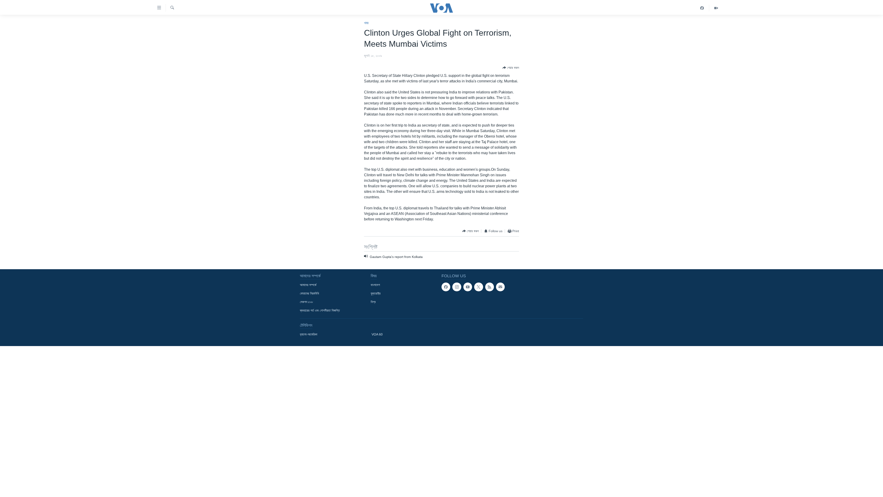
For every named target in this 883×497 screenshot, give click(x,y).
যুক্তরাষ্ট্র (376, 293)
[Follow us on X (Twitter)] (478, 287)
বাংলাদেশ (375, 285)
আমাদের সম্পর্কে (308, 285)
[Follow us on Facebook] (446, 287)
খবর (366, 23)
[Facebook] (702, 8)
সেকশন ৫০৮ (306, 302)
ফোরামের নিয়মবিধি (309, 293)
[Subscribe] (500, 287)
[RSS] (489, 287)
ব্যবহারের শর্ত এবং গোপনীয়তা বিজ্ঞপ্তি (320, 310)
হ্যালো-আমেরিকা (308, 334)
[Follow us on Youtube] (467, 287)
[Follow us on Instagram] (456, 287)
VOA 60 (377, 334)
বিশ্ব (373, 302)
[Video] (716, 8)
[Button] (510, 67)
